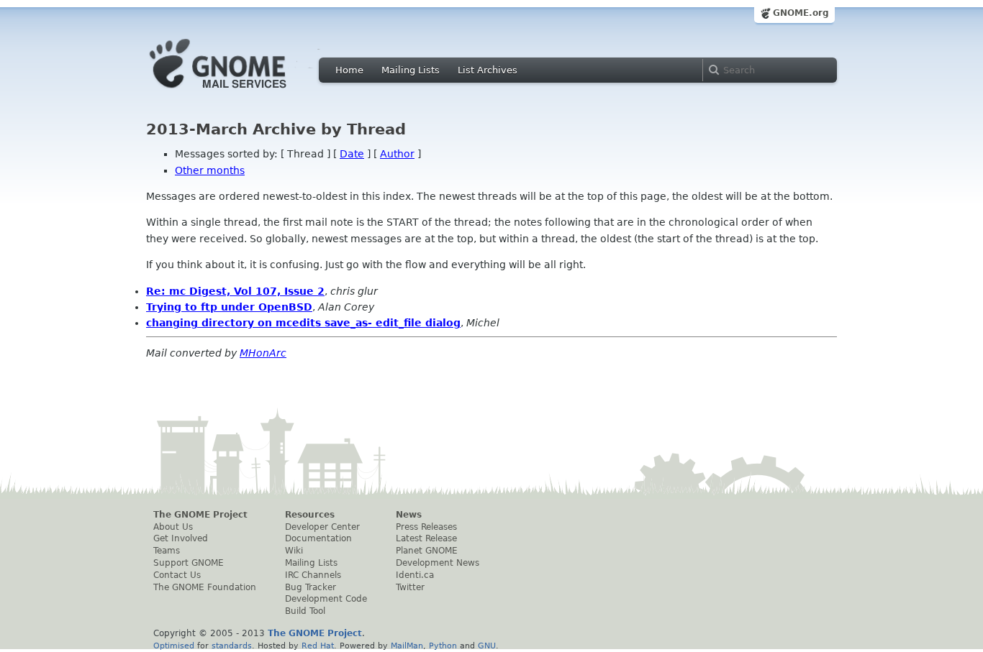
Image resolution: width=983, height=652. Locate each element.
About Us (173, 527)
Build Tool (305, 611)
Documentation (318, 538)
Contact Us (177, 575)
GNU (487, 645)
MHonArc (263, 353)
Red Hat (318, 645)
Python (443, 645)
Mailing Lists (410, 70)
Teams (166, 551)
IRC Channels (313, 575)
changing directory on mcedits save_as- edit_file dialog (303, 323)
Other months (210, 170)
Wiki (294, 551)
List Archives (487, 70)
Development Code (326, 599)
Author (397, 154)
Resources (310, 515)
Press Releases (426, 527)
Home (349, 70)
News (409, 515)
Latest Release (426, 538)
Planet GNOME (427, 551)
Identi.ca (415, 575)
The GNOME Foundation (204, 587)
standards (232, 645)
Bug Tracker (310, 587)
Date (352, 154)
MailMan (407, 645)
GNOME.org (801, 13)
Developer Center (322, 527)
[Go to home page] (239, 92)
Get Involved (180, 538)
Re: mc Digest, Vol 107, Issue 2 (235, 291)
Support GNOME (188, 563)
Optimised (173, 645)
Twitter (410, 587)
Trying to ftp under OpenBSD (229, 307)
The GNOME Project (200, 515)
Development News (437, 563)
